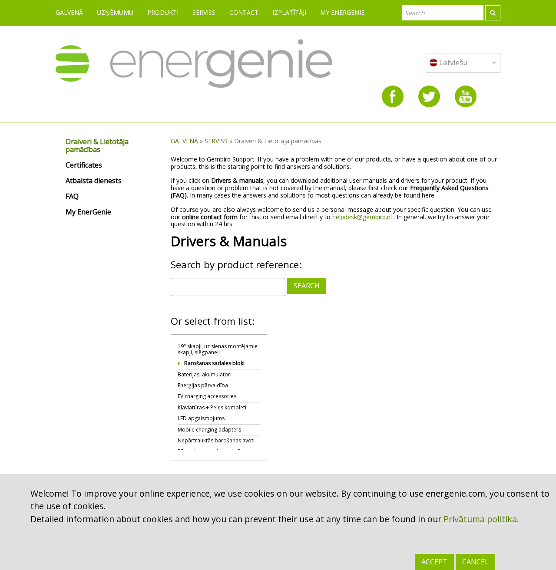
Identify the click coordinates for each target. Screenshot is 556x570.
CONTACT (243, 12)
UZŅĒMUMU (115, 12)
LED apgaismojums (201, 418)
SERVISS (203, 12)
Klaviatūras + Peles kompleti (212, 407)
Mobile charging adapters (209, 429)
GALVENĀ (69, 12)
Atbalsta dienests (94, 181)
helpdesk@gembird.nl (363, 217)
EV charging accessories (207, 396)
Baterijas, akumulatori (205, 374)
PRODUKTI (163, 12)
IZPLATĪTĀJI (289, 12)
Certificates (84, 165)
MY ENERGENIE (342, 12)
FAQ (72, 196)
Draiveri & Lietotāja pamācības (97, 146)
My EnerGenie (88, 212)
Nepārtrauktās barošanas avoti (216, 440)
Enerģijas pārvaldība (203, 385)
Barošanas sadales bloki (214, 363)
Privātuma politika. (481, 519)
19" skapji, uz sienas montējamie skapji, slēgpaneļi (218, 349)
